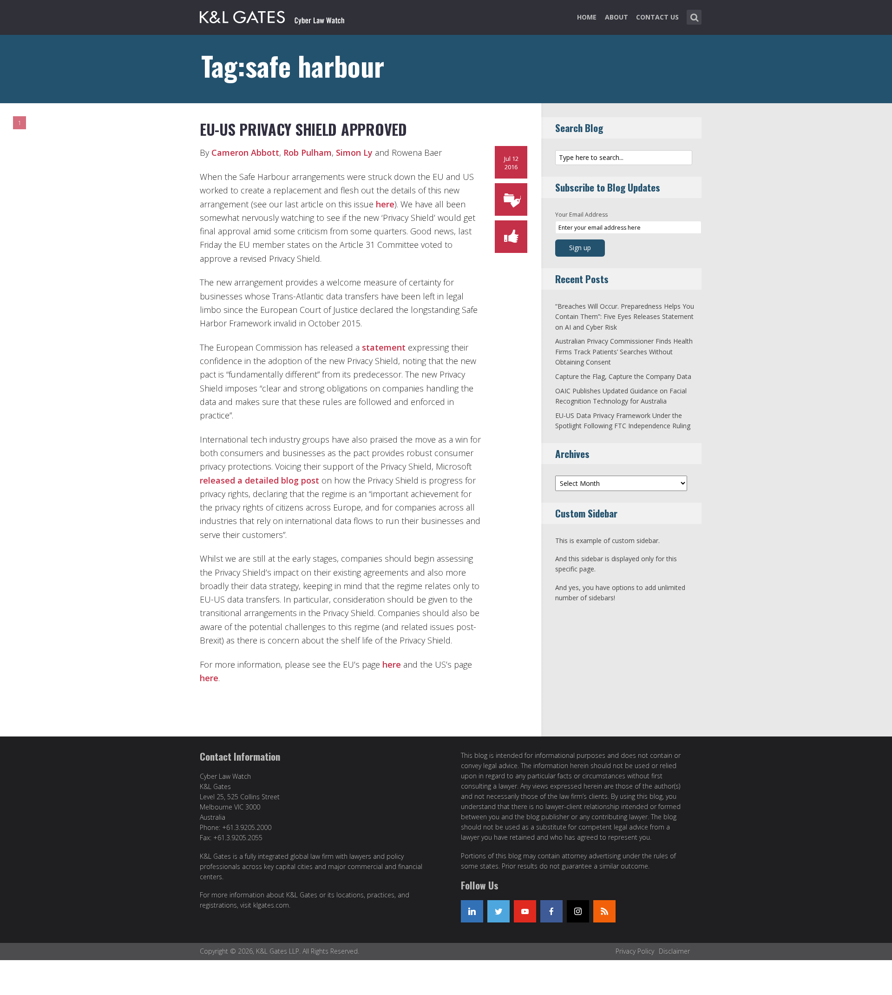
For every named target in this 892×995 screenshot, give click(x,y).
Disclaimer (674, 951)
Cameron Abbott (245, 152)
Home (587, 17)
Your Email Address (581, 215)
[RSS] (604, 911)
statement (384, 347)
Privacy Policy (635, 951)
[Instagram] (578, 911)
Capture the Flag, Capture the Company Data (623, 376)
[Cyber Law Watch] (280, 15)
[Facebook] (551, 911)
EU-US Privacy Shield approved (303, 129)
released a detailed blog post (259, 480)
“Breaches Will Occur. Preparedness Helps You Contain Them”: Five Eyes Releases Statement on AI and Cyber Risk (624, 317)
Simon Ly (354, 152)
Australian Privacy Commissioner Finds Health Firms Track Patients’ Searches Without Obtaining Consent (624, 351)
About (616, 17)
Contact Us (657, 17)
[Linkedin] (472, 911)
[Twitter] (498, 911)
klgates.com (271, 905)
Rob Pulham (307, 152)
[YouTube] (525, 911)
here (385, 204)
